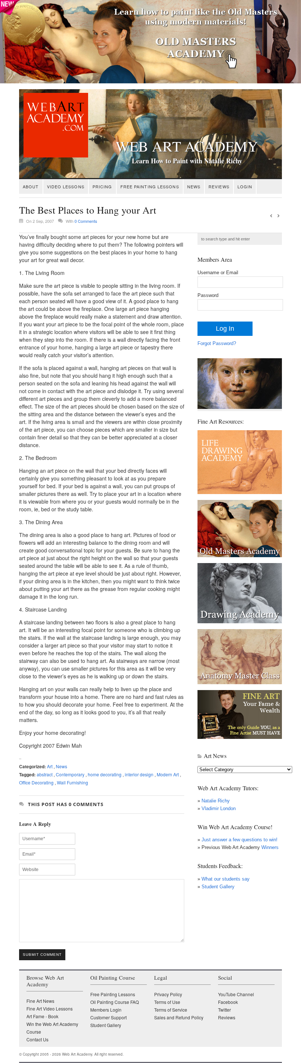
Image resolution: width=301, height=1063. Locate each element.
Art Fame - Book (42, 1016)
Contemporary (70, 774)
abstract (44, 774)
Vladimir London (219, 808)
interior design (139, 774)
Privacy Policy (168, 994)
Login (245, 186)
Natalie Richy (216, 800)
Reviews (218, 186)
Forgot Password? (216, 343)
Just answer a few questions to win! (240, 839)
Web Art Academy (187, 146)
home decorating (105, 774)
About (31, 186)
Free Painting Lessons (149, 186)
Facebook (228, 1002)
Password (207, 295)
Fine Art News (40, 1001)
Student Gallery (218, 886)
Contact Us (37, 1039)
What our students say (226, 879)
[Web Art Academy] (53, 155)
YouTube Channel (236, 994)
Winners (269, 847)
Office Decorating (36, 782)
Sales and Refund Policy (178, 1017)
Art (49, 766)
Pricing (102, 186)
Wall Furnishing (72, 782)
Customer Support (108, 1017)
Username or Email (217, 272)
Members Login (106, 1009)
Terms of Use (167, 1002)
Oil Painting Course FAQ (114, 1002)
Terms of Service (170, 1009)
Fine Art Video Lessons (49, 1008)
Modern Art (168, 774)
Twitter (224, 1009)
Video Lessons (65, 186)
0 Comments (86, 221)
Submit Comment (42, 955)
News (193, 186)
